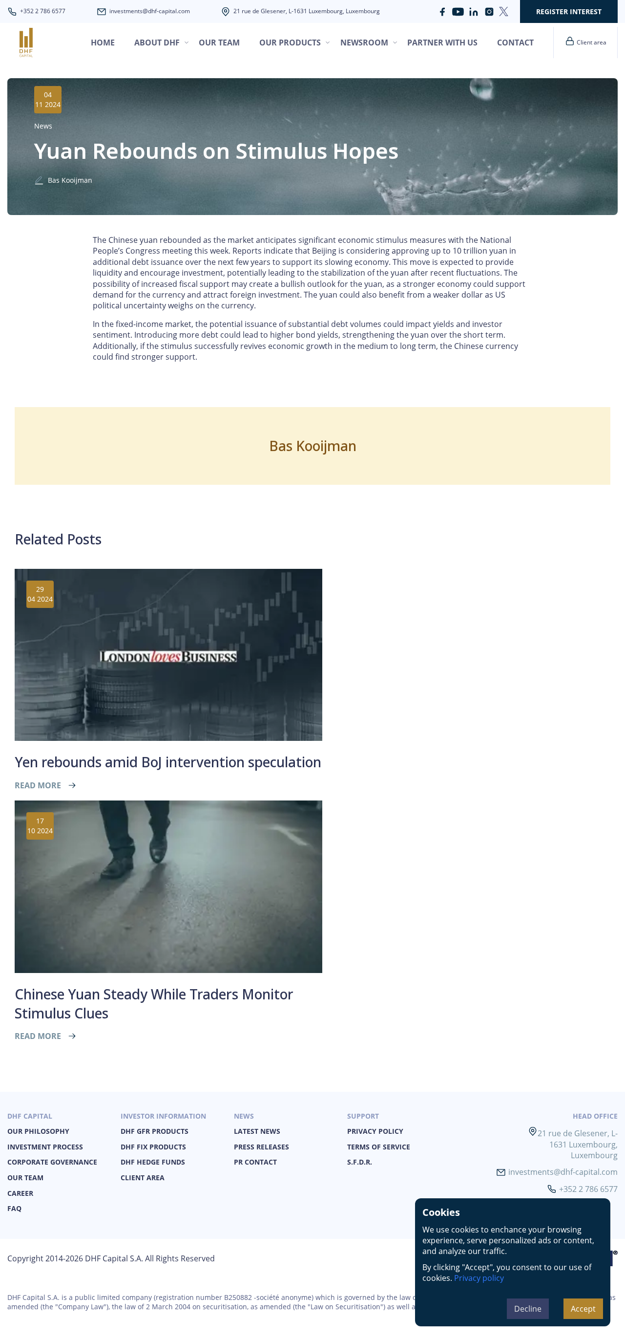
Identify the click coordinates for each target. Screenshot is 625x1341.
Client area (143, 1177)
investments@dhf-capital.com (149, 11)
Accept (583, 1308)
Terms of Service (378, 1146)
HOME (103, 42)
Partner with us (442, 42)
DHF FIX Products (153, 1146)
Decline (528, 1308)
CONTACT (515, 42)
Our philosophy (38, 1131)
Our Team (25, 1177)
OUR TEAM (219, 42)
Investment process (45, 1146)
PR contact (255, 1162)
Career (20, 1193)
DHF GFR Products (154, 1131)
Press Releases (261, 1146)
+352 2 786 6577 (42, 11)
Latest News (257, 1131)
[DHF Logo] (40, 42)
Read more (38, 785)
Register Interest (569, 11)
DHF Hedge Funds (153, 1162)
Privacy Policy (375, 1131)
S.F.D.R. (359, 1162)
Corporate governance (52, 1162)
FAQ (14, 1208)
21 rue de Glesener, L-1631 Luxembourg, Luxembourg (306, 11)
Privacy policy (479, 1278)
